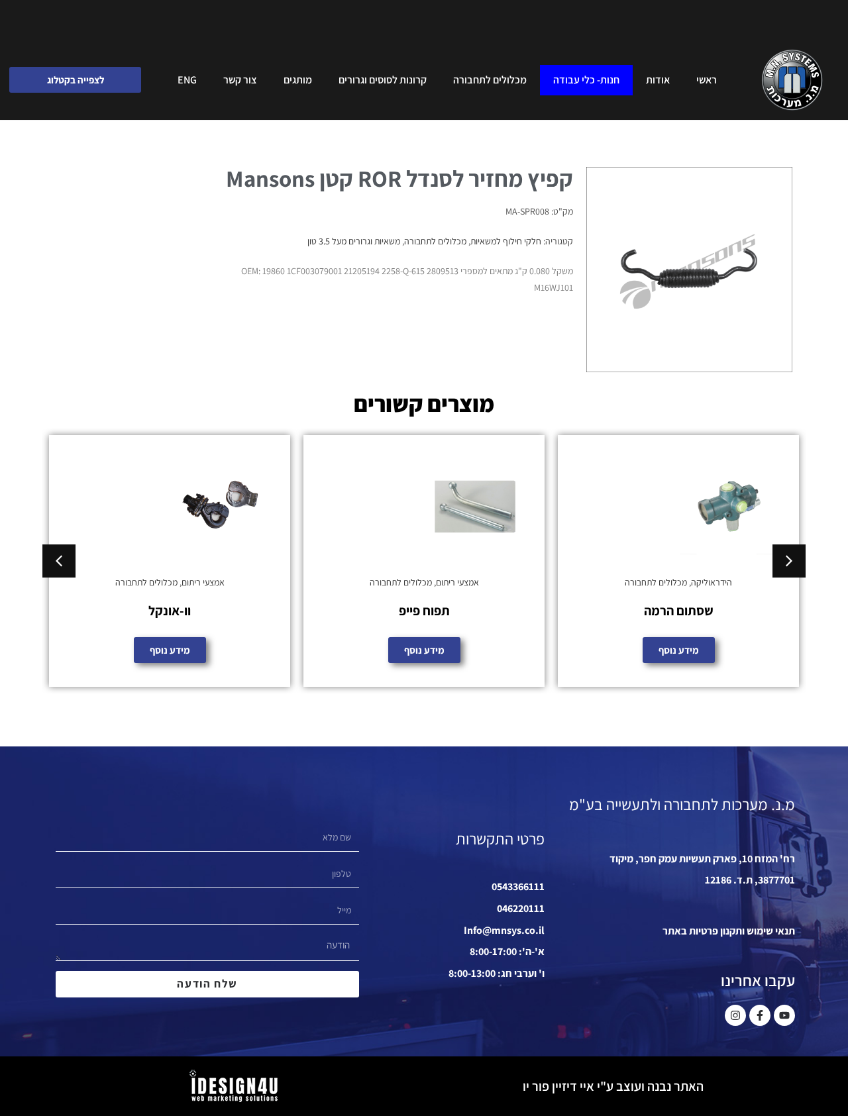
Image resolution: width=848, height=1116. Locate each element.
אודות (658, 80)
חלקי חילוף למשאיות (505, 241)
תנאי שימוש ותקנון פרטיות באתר (728, 931)
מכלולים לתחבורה (490, 80)
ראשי (706, 80)
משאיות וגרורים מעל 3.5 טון (353, 241)
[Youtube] (784, 1015)
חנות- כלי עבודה (586, 80)
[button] (59, 561)
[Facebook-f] (759, 1015)
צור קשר (240, 80)
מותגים (298, 80)
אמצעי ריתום (711, 582)
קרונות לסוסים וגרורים (383, 80)
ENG (187, 80)
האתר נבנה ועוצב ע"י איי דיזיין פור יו (613, 1086)
